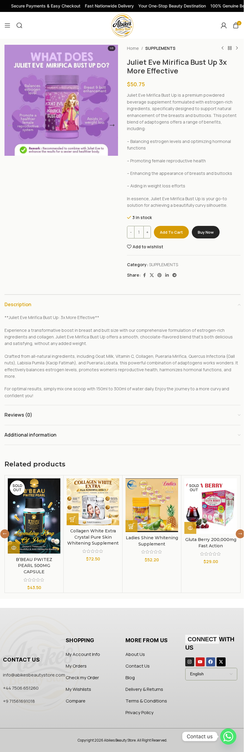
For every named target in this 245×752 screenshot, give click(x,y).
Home (133, 48)
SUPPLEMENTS (160, 48)
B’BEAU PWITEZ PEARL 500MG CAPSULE (34, 565)
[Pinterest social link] (159, 275)
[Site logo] (122, 25)
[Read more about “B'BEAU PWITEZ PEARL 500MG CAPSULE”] (14, 548)
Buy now (206, 232)
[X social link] (152, 275)
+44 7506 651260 (21, 688)
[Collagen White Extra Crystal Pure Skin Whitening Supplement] (93, 501)
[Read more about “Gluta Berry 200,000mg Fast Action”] (190, 528)
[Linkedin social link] (167, 275)
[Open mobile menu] (7, 25)
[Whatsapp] (228, 736)
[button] (10, 125)
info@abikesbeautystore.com (34, 675)
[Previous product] (222, 48)
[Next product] (237, 48)
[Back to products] (229, 48)
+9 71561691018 (19, 701)
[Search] (19, 25)
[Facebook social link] (144, 275)
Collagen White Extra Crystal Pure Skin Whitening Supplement (93, 537)
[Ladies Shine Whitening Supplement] (151, 505)
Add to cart (171, 232)
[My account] (224, 25)
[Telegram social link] (174, 275)
